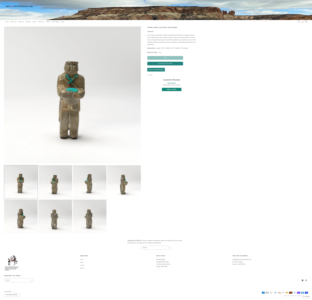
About (81, 262)
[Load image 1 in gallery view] (21, 182)
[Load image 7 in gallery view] (89, 216)
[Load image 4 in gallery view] (124, 182)
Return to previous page (156, 69)
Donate (82, 268)
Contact (82, 265)
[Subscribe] (169, 248)
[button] (299, 22)
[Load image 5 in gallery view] (21, 216)
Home (81, 259)
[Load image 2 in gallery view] (55, 182)
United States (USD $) (11, 294)
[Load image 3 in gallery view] (89, 182)
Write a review (171, 89)
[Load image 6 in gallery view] (55, 216)
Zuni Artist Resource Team (293, 295)
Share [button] (151, 75)
